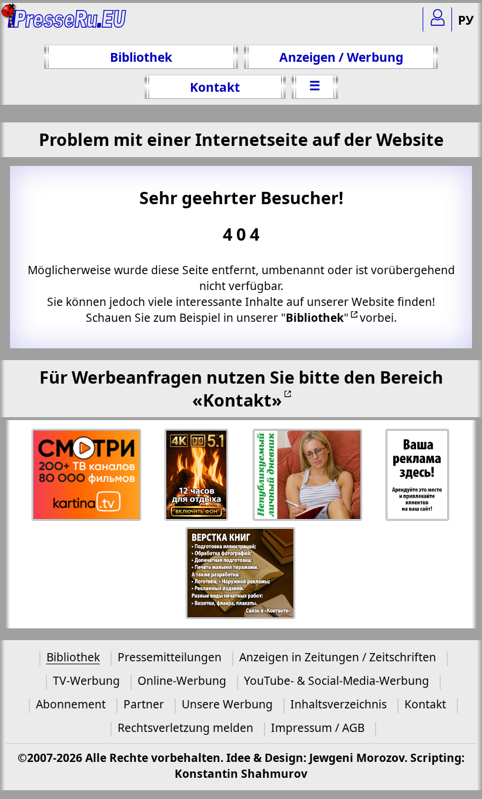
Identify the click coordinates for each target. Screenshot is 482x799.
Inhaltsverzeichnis (338, 704)
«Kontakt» (237, 399)
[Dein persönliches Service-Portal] (437, 19)
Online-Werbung (182, 680)
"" (315, 317)
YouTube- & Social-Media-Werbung (336, 680)
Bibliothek (141, 56)
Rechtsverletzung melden (185, 727)
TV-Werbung (86, 680)
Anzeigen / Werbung (341, 56)
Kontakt (215, 86)
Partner (143, 704)
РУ (466, 19)
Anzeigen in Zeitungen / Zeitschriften (337, 657)
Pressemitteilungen (170, 657)
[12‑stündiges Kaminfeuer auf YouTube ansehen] (197, 475)
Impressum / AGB (317, 727)
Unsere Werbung (227, 704)
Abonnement (71, 704)
